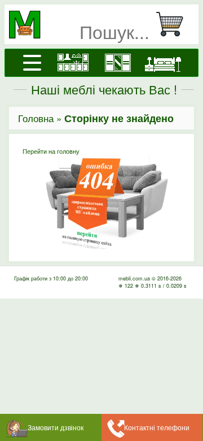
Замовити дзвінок (55, 427)
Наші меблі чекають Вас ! (104, 89)
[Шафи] (117, 62)
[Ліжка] (163, 62)
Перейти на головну (51, 150)
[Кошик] (174, 24)
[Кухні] (72, 62)
